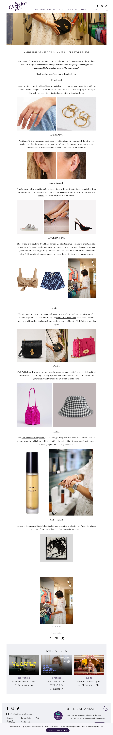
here (101, 726)
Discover (85, 10)
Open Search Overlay (107, 10)
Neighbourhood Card (45, 10)
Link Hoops (37, 93)
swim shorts (78, 247)
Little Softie (81, 321)
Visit (95, 10)
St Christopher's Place (18, 7)
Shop (61, 10)
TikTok (106, 6)
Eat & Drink (72, 10)
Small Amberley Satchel (66, 318)
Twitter (62, 638)
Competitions (24, 678)
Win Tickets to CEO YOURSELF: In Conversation (56, 685)
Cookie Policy (26, 722)
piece (79, 529)
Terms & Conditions (11, 722)
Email (56, 638)
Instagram (102, 6)
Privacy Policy (26, 718)
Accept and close (58, 730)
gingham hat (38, 379)
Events (89, 678)
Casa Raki (24, 254)
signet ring (30, 86)
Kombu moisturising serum (33, 438)
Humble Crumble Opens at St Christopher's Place (89, 683)
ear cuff (58, 144)
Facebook (97, 6)
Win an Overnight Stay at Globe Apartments (24, 683)
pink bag (45, 375)
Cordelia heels (81, 189)
